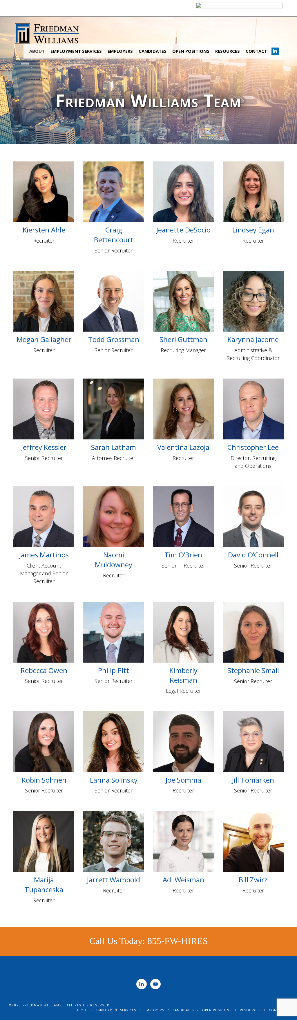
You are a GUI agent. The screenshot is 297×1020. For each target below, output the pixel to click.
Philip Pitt (113, 670)
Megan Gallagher (44, 339)
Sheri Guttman (183, 339)
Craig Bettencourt (113, 234)
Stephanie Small (253, 670)
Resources (227, 51)
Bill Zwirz (253, 879)
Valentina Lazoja (183, 447)
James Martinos (44, 554)
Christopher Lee (253, 447)
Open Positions (190, 51)
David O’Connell (253, 554)
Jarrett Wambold (113, 879)
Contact (256, 51)
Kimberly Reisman (183, 675)
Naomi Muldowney (113, 559)
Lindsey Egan (253, 229)
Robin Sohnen (43, 780)
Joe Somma (183, 780)
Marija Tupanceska (44, 884)
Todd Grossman (113, 339)
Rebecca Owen (44, 670)
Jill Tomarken (253, 780)
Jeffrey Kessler (43, 447)
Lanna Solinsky (113, 780)
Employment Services (76, 51)
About (37, 51)
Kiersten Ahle (44, 229)
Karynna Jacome (253, 339)
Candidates (152, 51)
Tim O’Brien (183, 554)
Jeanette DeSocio (183, 229)
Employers (120, 51)
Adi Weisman (183, 879)
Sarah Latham (113, 447)
